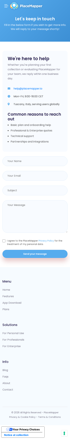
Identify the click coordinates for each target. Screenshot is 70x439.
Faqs (5, 376)
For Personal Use (13, 333)
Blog (5, 370)
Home (6, 290)
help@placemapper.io (28, 88)
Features (8, 296)
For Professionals (13, 340)
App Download (11, 303)
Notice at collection (16, 435)
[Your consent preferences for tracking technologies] (64, 433)
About (6, 383)
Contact (7, 390)
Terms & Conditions (49, 417)
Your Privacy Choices (26, 429)
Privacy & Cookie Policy (22, 417)
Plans (5, 309)
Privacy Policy (46, 240)
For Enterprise (11, 346)
